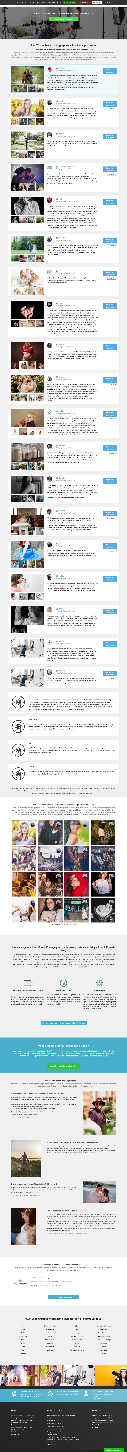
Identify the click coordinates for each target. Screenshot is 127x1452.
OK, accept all (70, 2)
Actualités (13, 1432)
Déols (50, 1336)
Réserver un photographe (110, 104)
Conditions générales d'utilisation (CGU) (21, 1427)
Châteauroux (23, 1336)
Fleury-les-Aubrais (50, 1340)
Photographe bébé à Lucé (54, 1432)
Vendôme (104, 1350)
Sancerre (104, 1343)
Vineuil (104, 1353)
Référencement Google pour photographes (22, 1415)
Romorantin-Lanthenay (77, 1350)
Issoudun (50, 1343)
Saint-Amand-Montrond (104, 1326)
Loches (77, 1329)
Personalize (97, 2)
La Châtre (50, 1350)
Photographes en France (53, 1415)
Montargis (77, 1333)
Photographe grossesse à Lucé (55, 1429)
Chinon (50, 1333)
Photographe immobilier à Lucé (55, 1426)
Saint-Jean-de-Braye (104, 1336)
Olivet (77, 1343)
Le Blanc (77, 1326)
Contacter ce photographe (110, 71)
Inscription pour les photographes (63, 1066)
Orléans (23, 1343)
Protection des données (17, 1429)
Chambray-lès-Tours (50, 1326)
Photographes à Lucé (52, 1418)
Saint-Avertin (104, 1329)
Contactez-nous (15, 1434)
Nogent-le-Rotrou (43, 812)
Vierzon (23, 1350)
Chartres (21, 812)
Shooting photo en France (68, 1415)
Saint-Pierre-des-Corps (104, 1340)
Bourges (23, 1329)
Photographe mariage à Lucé (54, 1423)
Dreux (35, 812)
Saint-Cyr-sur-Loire (104, 1333)
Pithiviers (77, 1346)
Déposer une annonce (64, 1297)
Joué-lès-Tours (50, 1346)
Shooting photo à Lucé (53, 1420)
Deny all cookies (84, 2)
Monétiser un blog (52, 1434)
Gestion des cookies (16, 1425)
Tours (23, 1346)
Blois (23, 1326)
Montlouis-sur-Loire (77, 1336)
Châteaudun (28, 812)
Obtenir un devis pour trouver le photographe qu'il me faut (63, 1023)
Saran (104, 1346)
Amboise (23, 1353)
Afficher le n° (111, 76)
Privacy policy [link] (107, 2)
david (74, 924)
